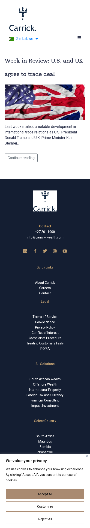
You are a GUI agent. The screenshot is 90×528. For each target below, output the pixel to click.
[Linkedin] (25, 251)
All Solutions (45, 364)
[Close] (87, 456)
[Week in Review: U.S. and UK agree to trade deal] (45, 102)
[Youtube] (65, 251)
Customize (45, 506)
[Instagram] (55, 251)
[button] (79, 37)
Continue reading (21, 158)
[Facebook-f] (35, 251)
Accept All (45, 494)
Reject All (45, 519)
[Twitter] (45, 251)
